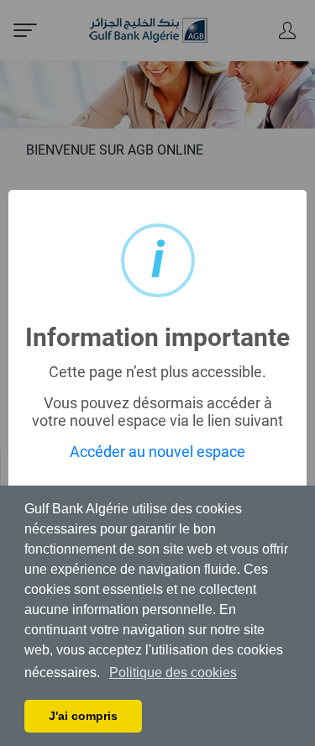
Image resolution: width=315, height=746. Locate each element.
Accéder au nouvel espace (157, 451)
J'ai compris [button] (83, 715)
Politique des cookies (173, 672)
